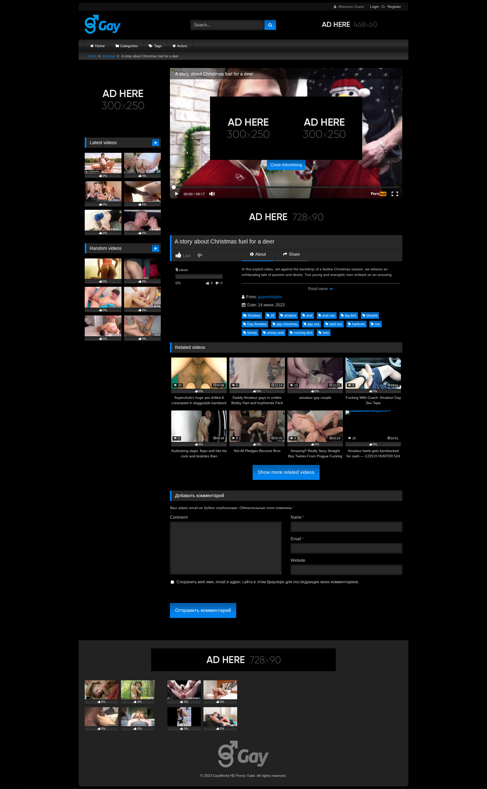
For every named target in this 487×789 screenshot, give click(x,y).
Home (100, 46)
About (260, 254)
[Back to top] (471, 774)
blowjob (372, 315)
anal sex (328, 315)
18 (272, 315)
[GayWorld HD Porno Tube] (103, 25)
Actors (182, 46)
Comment (178, 517)
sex (377, 324)
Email (297, 539)
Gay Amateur (257, 324)
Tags (158, 46)
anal (309, 315)
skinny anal (275, 332)
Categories (129, 46)
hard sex (335, 324)
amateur (290, 315)
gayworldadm (270, 297)
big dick (350, 315)
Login (374, 7)
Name (297, 517)
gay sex (313, 324)
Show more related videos (286, 472)
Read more (318, 289)
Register (394, 7)
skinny (252, 332)
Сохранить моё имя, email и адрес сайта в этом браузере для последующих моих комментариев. (268, 582)
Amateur (109, 56)
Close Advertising (286, 165)
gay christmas (287, 324)
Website (298, 560)
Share (294, 254)
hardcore (358, 324)
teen (326, 332)
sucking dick (303, 332)
